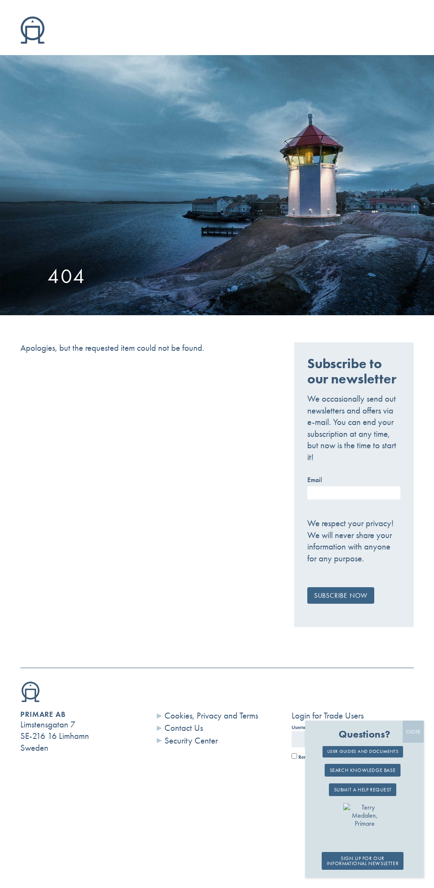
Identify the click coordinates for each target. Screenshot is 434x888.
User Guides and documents (363, 751)
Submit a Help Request (363, 790)
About (160, 41)
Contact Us (183, 728)
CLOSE (413, 732)
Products (91, 41)
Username (302, 727)
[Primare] (32, 41)
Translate (380, 41)
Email (314, 480)
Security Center (191, 740)
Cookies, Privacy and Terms (211, 715)
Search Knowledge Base (363, 770)
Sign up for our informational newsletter (362, 860)
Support (225, 41)
